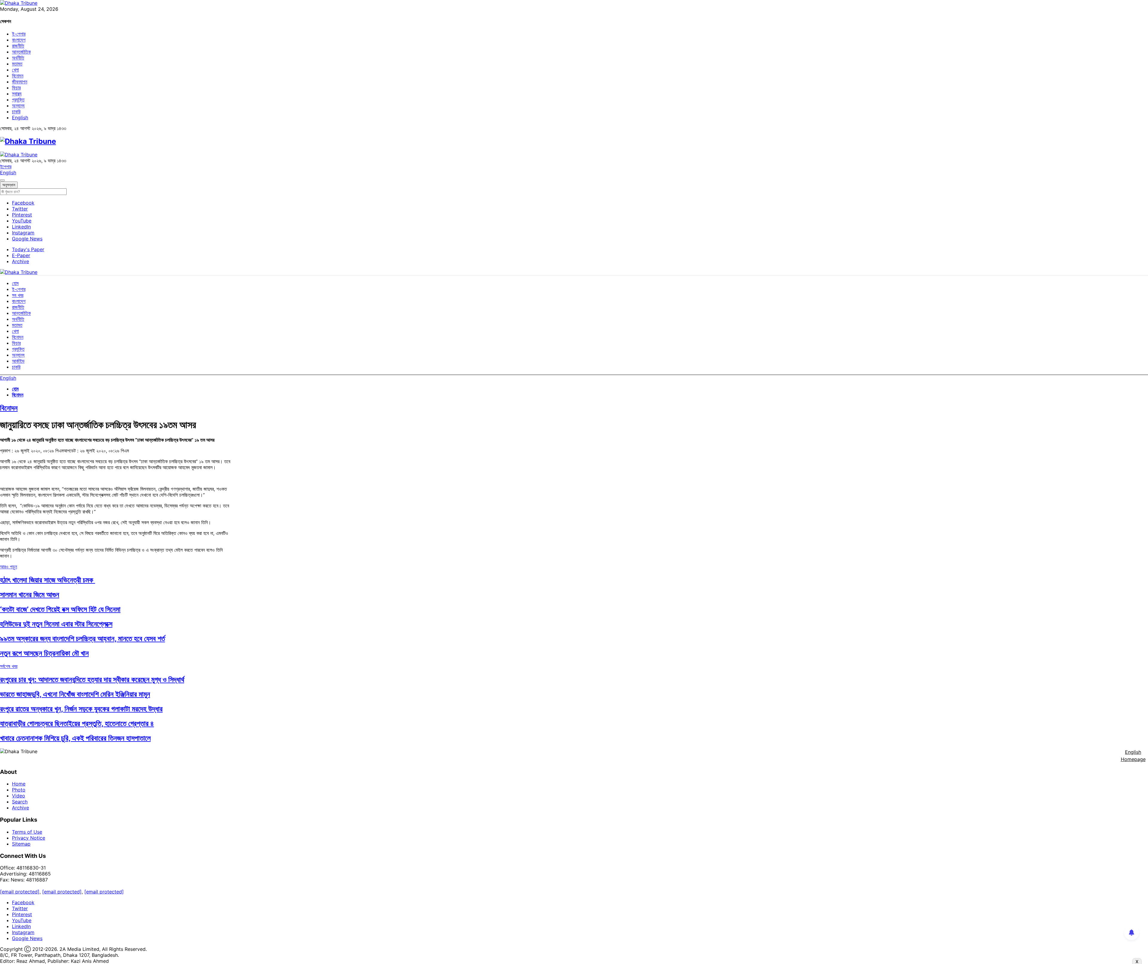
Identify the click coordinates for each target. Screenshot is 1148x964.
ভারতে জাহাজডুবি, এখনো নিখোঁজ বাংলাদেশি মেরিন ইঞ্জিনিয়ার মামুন (75, 694)
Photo (18, 790)
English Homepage (1133, 755)
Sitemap (21, 844)
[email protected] (19, 892)
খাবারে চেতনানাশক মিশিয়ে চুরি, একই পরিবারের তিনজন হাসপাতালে (75, 738)
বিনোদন (17, 76)
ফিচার (16, 88)
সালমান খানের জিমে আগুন (29, 594)
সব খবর (17, 295)
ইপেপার (5, 167)
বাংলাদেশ (18, 40)
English (20, 117)
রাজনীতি (18, 46)
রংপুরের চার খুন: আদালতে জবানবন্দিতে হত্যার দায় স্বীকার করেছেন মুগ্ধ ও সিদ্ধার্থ (92, 679)
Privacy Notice (28, 838)
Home (18, 784)
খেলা (15, 70)
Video (18, 796)
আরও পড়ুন (8, 567)
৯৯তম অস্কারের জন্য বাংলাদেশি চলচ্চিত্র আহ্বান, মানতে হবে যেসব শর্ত (82, 638)
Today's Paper (28, 249)
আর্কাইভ (18, 361)
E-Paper (21, 255)
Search (20, 802)
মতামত (17, 64)
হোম (15, 283)
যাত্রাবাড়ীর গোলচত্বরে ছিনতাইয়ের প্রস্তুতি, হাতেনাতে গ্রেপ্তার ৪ (77, 723)
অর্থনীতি (18, 58)
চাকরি (16, 112)
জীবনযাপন (19, 82)
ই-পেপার (18, 34)
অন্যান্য (18, 106)
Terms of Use (27, 832)
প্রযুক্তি (18, 100)
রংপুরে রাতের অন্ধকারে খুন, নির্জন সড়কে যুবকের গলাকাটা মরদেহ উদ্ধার (81, 708)
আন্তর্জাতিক (21, 52)
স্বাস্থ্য (17, 94)
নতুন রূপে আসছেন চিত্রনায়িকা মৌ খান (44, 653)
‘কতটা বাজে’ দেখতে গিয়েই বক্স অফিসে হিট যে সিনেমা (60, 609)
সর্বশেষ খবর (8, 666)
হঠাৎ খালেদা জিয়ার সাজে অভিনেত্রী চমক (47, 580)
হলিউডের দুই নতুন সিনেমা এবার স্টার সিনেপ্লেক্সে (56, 624)
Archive (20, 261)
